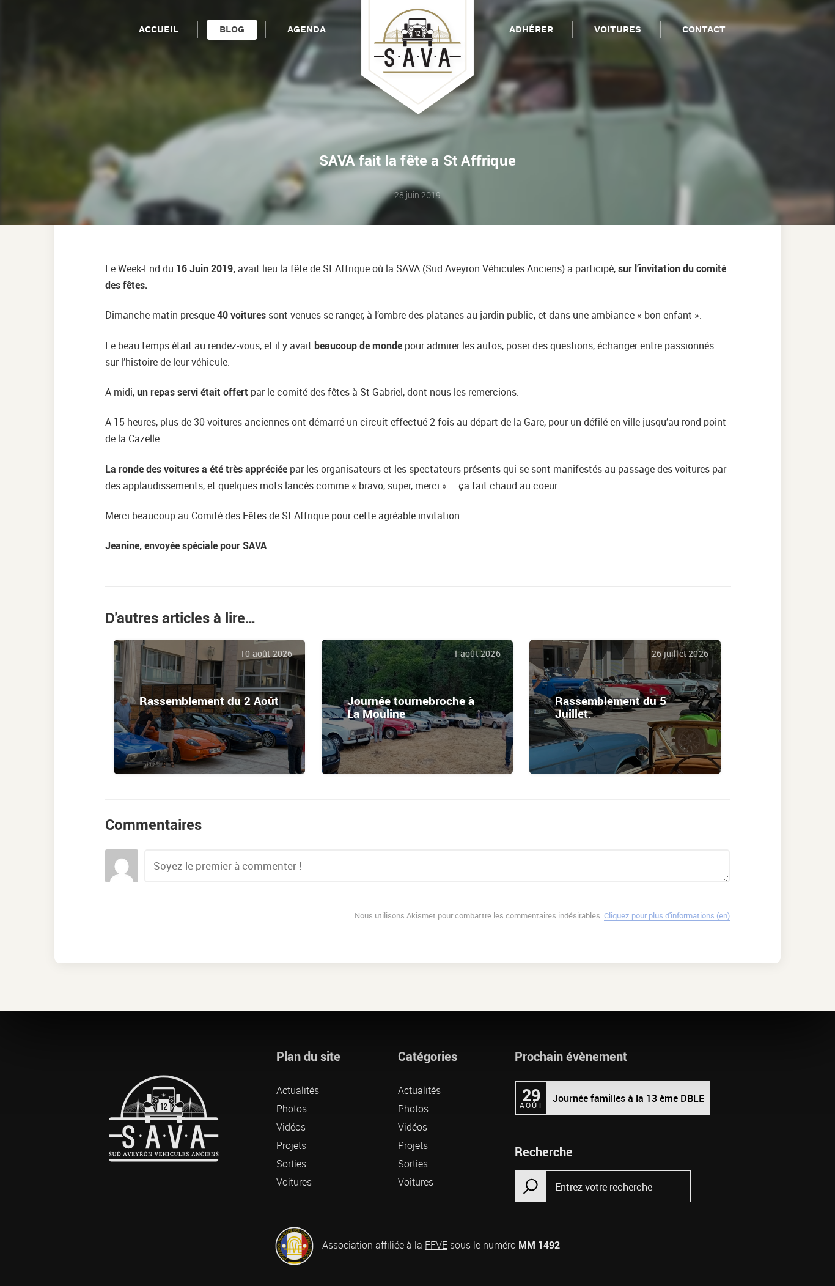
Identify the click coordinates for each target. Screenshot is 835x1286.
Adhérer (531, 29)
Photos (291, 1108)
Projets (291, 1145)
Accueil (158, 29)
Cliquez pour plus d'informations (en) (667, 915)
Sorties (291, 1163)
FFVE (436, 1245)
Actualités (297, 1090)
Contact (704, 29)
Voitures (617, 29)
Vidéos (291, 1127)
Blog (232, 29)
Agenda (306, 29)
